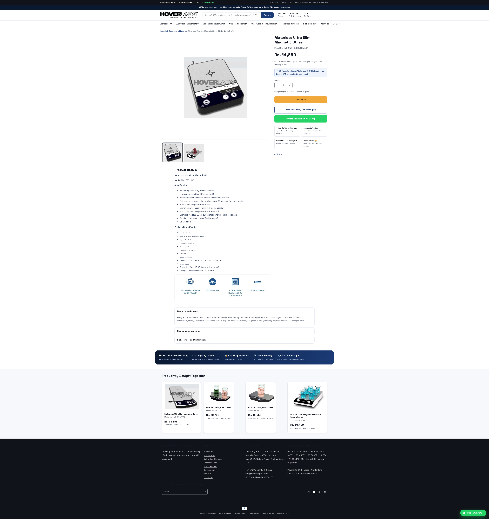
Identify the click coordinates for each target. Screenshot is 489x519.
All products (209, 452)
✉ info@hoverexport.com (189, 2)
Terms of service (268, 513)
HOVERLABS (211, 513)
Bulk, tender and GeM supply (191, 339)
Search (267, 15)
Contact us (208, 477)
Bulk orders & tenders (213, 459)
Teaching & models (290, 24)
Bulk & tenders (310, 24)
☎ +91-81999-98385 (168, 2)
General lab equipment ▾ (214, 24)
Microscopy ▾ (166, 24)
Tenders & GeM (210, 463)
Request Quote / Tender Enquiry (301, 109)
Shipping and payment (188, 331)
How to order (209, 455)
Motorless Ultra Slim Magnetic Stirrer (181, 414)
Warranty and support (188, 311)
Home (162, 31)
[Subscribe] (204, 492)
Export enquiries (210, 466)
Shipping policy (283, 513)
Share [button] (279, 154)
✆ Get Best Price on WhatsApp (301, 119)
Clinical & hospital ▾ (238, 24)
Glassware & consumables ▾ (264, 24)
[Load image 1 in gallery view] (172, 153)
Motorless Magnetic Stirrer (218, 407)
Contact (336, 24)
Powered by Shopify (224, 513)
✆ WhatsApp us (208, 2)
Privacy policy (253, 513)
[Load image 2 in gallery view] (194, 153)
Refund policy (240, 513)
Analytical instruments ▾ (187, 24)
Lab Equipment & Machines (176, 31)
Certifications (209, 470)
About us (325, 24)
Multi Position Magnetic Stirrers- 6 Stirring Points (305, 416)
